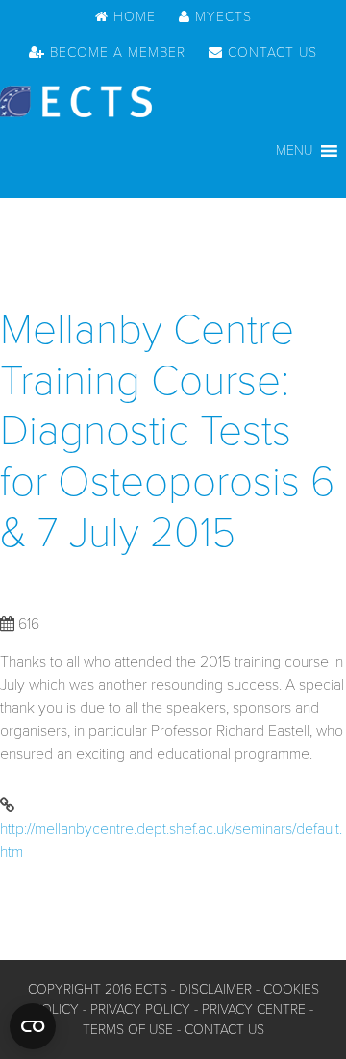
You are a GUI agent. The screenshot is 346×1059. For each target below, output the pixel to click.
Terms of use (128, 1029)
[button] (294, 151)
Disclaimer (215, 989)
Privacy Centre (254, 1009)
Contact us (224, 1029)
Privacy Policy (140, 1009)
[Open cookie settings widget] (33, 1026)
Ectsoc (76, 101)
